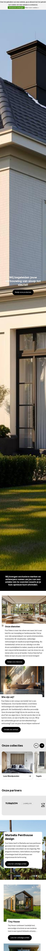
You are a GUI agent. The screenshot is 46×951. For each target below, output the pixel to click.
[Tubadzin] (11, 803)
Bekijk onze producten (23, 292)
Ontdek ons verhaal (11, 729)
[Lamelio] (27, 803)
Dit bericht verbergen (16, 8)
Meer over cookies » (32, 8)
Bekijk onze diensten (14, 662)
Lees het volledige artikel (17, 864)
